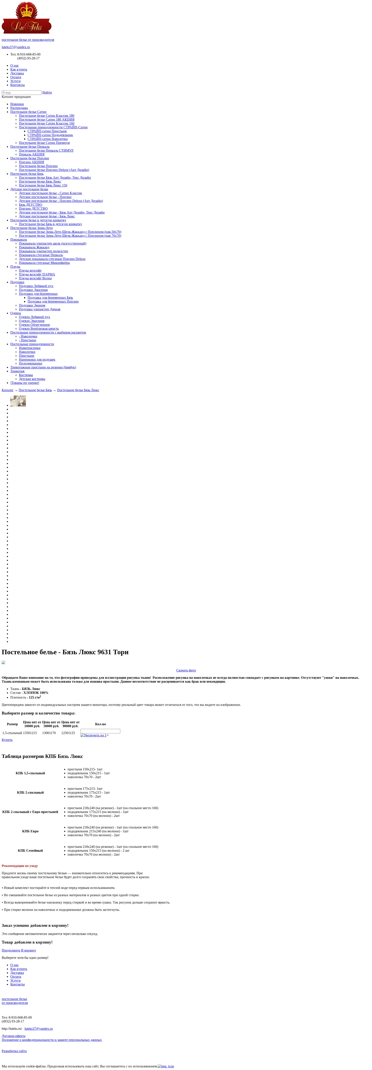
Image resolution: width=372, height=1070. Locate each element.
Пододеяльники (30, 363)
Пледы (15, 266)
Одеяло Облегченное (34, 324)
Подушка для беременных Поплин (53, 301)
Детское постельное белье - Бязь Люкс (47, 216)
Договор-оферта (13, 1036)
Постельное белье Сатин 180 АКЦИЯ (46, 119)
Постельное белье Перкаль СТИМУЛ (46, 150)
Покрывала (18, 239)
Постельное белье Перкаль (30, 146)
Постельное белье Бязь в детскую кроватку (50, 224)
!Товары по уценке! (24, 383)
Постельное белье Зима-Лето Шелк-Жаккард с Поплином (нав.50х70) (70, 232)
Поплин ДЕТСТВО (33, 208)
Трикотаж (17, 371)
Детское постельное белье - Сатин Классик (50, 193)
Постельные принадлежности (32, 344)
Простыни (26, 355)
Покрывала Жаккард (34, 247)
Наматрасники (29, 348)
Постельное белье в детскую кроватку (38, 220)
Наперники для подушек (37, 359)
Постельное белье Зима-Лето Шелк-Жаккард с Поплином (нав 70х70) (70, 235)
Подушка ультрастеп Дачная (39, 309)
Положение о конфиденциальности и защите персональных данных (52, 1040)
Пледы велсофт (30, 270)
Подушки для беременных (38, 294)
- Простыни (27, 340)
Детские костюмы (32, 379)
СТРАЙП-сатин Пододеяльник (50, 135)
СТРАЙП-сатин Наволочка (48, 139)
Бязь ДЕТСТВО (30, 204)
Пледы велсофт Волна (35, 278)
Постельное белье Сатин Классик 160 (46, 123)
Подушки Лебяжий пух (36, 286)
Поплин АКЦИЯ (31, 162)
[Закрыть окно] (166, 1066)
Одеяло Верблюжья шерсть (39, 328)
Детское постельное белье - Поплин (45, 197)
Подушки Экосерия (33, 290)
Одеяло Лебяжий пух (34, 317)
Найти (47, 92)
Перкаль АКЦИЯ (32, 154)
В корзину (28, 950)
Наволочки (27, 352)
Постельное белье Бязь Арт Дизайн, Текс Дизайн (55, 177)
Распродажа (19, 108)
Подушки (17, 282)
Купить (7, 740)
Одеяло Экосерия (31, 321)
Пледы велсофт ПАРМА (37, 274)
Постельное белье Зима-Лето (31, 228)
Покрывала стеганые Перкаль (41, 255)
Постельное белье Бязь (26, 174)
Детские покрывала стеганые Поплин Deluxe (52, 259)
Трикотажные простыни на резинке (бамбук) (43, 367)
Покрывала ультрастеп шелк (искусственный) (52, 243)
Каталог (8, 390)
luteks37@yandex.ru (16, 47)
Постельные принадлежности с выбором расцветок (48, 332)
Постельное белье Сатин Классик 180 (46, 115)
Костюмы (26, 375)
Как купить (18, 69)
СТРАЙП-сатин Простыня (47, 131)
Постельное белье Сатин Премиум (44, 143)
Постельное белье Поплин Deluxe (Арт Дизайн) (54, 170)
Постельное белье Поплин (29, 158)
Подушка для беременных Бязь (50, 297)
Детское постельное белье (29, 189)
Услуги (15, 81)
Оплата (15, 77)
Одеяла (15, 313)
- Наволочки (28, 336)
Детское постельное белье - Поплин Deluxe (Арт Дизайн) (61, 201)
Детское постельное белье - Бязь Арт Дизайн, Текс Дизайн (62, 212)
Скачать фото (186, 670)
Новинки (17, 104)
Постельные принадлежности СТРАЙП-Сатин (53, 127)
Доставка (17, 73)
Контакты (17, 85)
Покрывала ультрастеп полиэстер (43, 251)
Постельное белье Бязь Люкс (40, 181)
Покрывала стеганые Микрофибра (44, 263)
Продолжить (11, 950)
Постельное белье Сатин (28, 112)
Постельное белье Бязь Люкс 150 (43, 185)
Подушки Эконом (32, 305)
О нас (14, 65)
